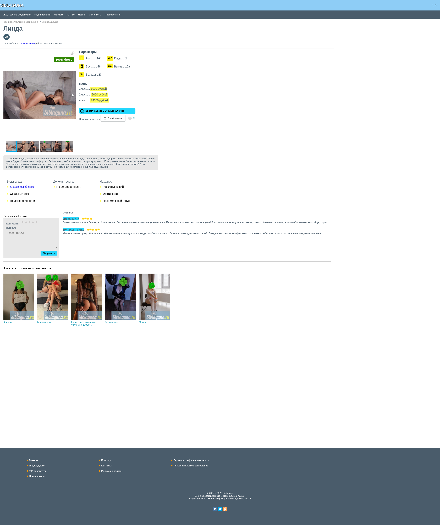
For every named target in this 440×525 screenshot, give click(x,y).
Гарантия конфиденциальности (191, 460)
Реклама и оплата (111, 471)
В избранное (115, 118)
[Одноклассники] (225, 509)
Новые (81, 14)
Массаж (58, 14)
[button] (72, 53)
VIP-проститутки (38, 471)
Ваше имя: (11, 228)
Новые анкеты (37, 476)
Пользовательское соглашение (190, 465)
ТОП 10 (70, 14)
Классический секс (22, 186)
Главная (33, 460)
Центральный (27, 43)
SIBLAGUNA (12, 5)
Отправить (49, 253)
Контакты (106, 465)
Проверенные (112, 14)
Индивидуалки (42, 14)
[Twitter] (220, 509)
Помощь (106, 460)
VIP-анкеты (95, 14)
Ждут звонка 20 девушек (17, 14)
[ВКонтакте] (215, 509)
